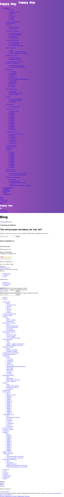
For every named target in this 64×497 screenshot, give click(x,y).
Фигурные (13, 179)
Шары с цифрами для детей (18, 51)
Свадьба (12, 85)
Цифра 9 (12, 128)
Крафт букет (13, 28)
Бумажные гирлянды (13, 31)
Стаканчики (13, 140)
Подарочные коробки (16, 99)
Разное (12, 18)
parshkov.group (4, 289)
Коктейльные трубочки (16, 134)
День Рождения (11, 48)
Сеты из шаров (14, 44)
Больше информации (12, 496)
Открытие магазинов (13, 63)
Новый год (13, 83)
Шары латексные (11, 171)
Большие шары (11, 23)
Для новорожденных (16, 33)
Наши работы (7, 284)
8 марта (12, 76)
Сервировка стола (12, 131)
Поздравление (14, 38)
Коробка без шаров (15, 59)
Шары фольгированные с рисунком (20, 185)
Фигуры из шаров (12, 147)
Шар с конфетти (14, 94)
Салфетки (13, 137)
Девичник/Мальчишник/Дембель (19, 79)
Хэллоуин (13, 86)
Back (8, 303)
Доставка (6, 285)
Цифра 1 (12, 116)
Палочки (12, 16)
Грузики (12, 13)
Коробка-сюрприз (12, 55)
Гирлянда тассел (14, 12)
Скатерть (12, 138)
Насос (12, 15)
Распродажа (10, 104)
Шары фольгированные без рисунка (17, 465)
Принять (27, 496)
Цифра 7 (12, 125)
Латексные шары (15, 42)
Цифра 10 (13, 129)
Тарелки (12, 141)
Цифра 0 (12, 114)
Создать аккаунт (4, 491)
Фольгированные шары (17, 45)
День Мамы (13, 80)
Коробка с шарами (15, 58)
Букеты (9, 25)
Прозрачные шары (12, 89)
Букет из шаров (14, 27)
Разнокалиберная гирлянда (18, 67)
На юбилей (13, 36)
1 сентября (13, 71)
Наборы (12, 113)
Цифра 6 (12, 123)
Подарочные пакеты (16, 100)
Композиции (7, 273)
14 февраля (13, 73)
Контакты (6, 282)
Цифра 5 (12, 122)
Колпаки (12, 135)
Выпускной (13, 77)
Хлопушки (13, 102)
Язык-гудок (13, 143)
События (5, 275)
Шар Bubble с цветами (16, 93)
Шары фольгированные (13, 177)
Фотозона (9, 148)
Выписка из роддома (13, 40)
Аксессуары (10, 9)
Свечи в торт (10, 109)
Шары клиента (11, 169)
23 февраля (13, 74)
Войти (5, 478)
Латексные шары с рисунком (18, 175)
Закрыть (2, 483)
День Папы (13, 82)
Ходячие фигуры (15, 181)
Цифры (9, 150)
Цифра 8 (12, 126)
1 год (11, 50)
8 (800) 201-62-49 (5, 268)
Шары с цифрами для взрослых (19, 53)
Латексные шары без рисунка (18, 173)
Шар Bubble (13, 91)
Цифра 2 (12, 117)
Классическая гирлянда (17, 65)
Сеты (4, 276)
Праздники (10, 69)
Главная (2, 222)
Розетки (12, 19)
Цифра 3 (12, 119)
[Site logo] (8, 5)
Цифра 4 (12, 120)
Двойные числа (14, 111)
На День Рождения (15, 35)
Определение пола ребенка (14, 61)
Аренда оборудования (13, 22)
